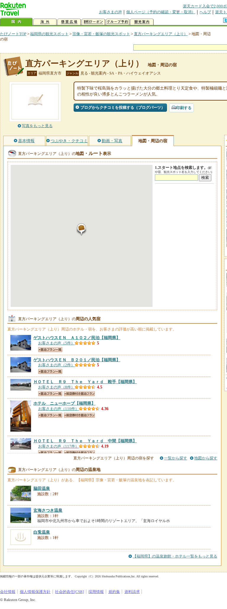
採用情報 (96, 591)
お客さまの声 (110, 12)
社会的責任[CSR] (69, 591)
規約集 (114, 591)
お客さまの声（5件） (56, 343)
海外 (45, 22)
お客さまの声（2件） (56, 365)
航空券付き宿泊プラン (79, 393)
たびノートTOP (13, 34)
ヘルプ (205, 12)
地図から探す (205, 458)
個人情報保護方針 (35, 591)
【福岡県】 (76, 337)
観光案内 (142, 22)
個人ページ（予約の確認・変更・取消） (160, 12)
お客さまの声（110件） (58, 408)
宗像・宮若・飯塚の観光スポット (101, 34)
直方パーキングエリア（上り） (161, 34)
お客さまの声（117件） (58, 446)
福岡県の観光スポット (49, 34)
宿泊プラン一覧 (50, 349)
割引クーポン (93, 22)
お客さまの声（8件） (56, 387)
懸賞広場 (69, 22)
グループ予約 (117, 22)
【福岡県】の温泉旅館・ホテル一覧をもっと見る (175, 556)
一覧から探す (175, 458)
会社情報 (7, 591)
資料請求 (132, 591)
